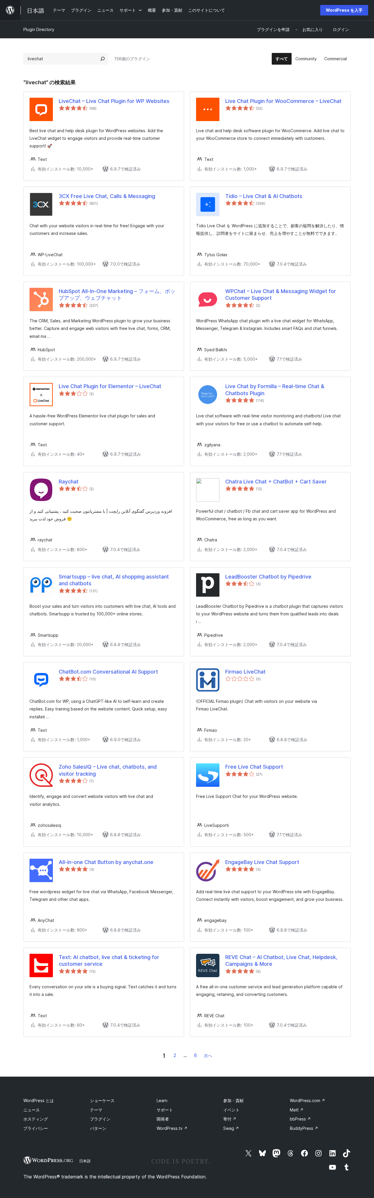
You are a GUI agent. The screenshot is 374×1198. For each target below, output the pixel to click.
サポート (165, 1109)
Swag (231, 1128)
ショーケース (102, 1100)
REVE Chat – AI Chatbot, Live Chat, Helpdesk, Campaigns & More (281, 960)
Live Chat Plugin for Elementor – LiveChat (110, 386)
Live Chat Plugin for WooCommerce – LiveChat (283, 101)
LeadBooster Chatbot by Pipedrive (268, 577)
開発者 (163, 1118)
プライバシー (35, 1128)
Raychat (69, 481)
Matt (297, 1109)
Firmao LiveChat (245, 672)
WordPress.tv (172, 1128)
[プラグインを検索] (102, 59)
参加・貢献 (233, 1100)
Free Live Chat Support (254, 767)
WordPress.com (307, 1100)
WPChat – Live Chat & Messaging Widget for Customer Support (280, 294)
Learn (162, 1100)
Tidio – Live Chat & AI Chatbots (263, 196)
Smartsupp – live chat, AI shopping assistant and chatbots (114, 580)
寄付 (229, 1118)
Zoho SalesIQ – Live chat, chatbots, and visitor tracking (108, 770)
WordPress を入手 (344, 10)
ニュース (31, 1109)
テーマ (96, 1109)
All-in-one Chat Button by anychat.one (106, 862)
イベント (231, 1109)
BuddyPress (304, 1128)
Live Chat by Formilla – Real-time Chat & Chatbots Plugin (274, 389)
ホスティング (35, 1118)
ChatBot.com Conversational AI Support (108, 672)
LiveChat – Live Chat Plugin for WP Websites (114, 101)
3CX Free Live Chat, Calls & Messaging (107, 196)
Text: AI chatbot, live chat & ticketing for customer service (109, 960)
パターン (98, 1128)
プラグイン (100, 1118)
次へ (208, 1055)
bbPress (300, 1118)
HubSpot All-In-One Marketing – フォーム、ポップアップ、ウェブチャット (117, 294)
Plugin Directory (38, 29)
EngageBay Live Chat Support (262, 862)
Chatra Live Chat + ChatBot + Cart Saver (276, 481)
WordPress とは (38, 1100)
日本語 (85, 1161)
